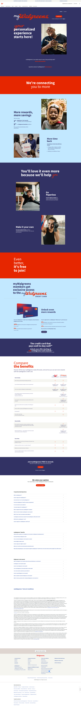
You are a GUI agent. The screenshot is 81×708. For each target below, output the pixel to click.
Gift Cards (29, 688)
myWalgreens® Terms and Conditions (52, 607)
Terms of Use (50, 677)
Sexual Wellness (32, 692)
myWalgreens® (17, 665)
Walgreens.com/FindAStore (39, 631)
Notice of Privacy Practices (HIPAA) (46, 668)
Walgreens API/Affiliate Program (33, 667)
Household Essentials (32, 690)
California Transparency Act (32, 664)
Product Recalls (43, 660)
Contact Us (16, 663)
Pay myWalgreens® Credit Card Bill (20, 669)
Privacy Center (43, 667)
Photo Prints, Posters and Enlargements (20, 700)
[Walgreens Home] (2, 4)
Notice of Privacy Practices (32, 677)
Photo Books (16, 702)
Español (65, 11)
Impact (29, 662)
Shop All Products (17, 704)
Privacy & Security (44, 665)
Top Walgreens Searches (18, 696)
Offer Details (43, 659)
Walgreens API (30, 668)
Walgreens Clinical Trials (59, 660)
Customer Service (17, 658)
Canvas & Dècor (35, 700)
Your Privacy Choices (44, 671)
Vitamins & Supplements (25, 694)
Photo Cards (30, 700)
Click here (15, 612)
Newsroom (29, 660)
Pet (23, 692)
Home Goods (16, 690)
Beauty (19, 686)
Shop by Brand (25, 696)
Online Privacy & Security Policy (46, 669)
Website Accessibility (44, 662)
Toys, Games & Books (17, 694)
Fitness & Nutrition (24, 688)
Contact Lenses (31, 686)
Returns (15, 660)
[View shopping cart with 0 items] (79, 3)
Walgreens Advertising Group (59, 658)
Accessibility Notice (44, 663)
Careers (29, 663)
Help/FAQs (16, 662)
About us (29, 659)
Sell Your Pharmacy (58, 662)
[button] (75, 3)
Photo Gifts (27, 702)
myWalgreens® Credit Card (18, 668)
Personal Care (27, 692)
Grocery (33, 688)
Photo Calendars (21, 702)
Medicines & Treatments (18, 692)
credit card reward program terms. (19, 608)
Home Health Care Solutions (23, 690)
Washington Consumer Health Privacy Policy (46, 673)
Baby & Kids (15, 686)
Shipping (15, 659)
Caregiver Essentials (25, 686)
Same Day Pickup (32, 702)
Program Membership (18, 667)
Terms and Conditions (45, 658)
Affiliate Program (30, 669)
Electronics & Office (17, 688)
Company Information (31, 658)
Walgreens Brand (33, 694)
